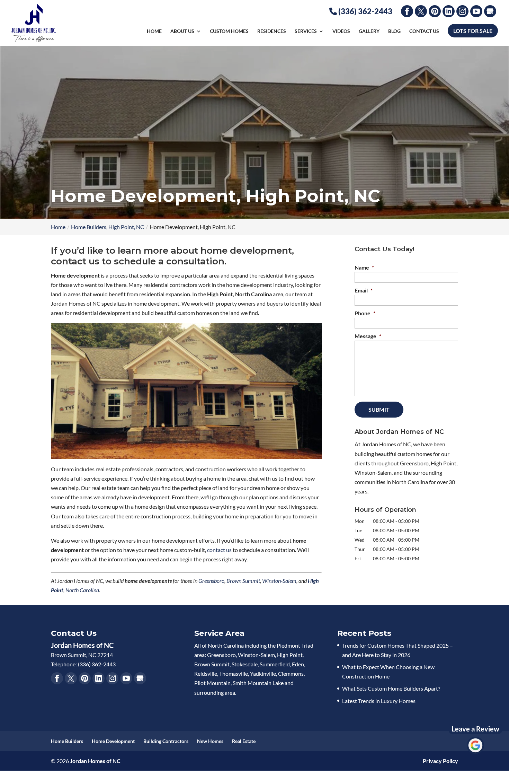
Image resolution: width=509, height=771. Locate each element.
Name (364, 267)
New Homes (210, 741)
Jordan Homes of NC (95, 760)
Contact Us (424, 31)
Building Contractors (165, 741)
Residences (271, 31)
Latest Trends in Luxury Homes (379, 701)
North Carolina (82, 590)
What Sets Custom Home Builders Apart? (391, 688)
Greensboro (211, 580)
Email (364, 290)
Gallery (369, 31)
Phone (365, 313)
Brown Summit (243, 580)
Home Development (113, 741)
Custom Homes (229, 31)
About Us (182, 31)
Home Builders (67, 741)
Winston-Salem (279, 580)
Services (306, 31)
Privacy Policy (440, 760)
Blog (394, 31)
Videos (341, 31)
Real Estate (244, 741)
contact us (219, 549)
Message (368, 336)
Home (154, 31)
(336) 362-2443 (364, 11)
